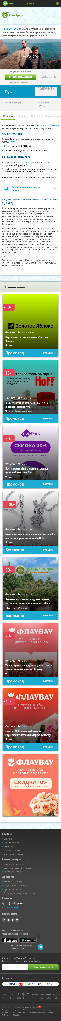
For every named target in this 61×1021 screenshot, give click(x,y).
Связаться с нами (10, 907)
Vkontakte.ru (8, 920)
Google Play (28, 940)
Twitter (12, 920)
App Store (10, 940)
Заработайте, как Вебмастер (17, 867)
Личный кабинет (57, 3)
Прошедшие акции (13, 871)
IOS (43, 125)
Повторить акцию (20, 77)
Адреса (22, 116)
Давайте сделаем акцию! (16, 864)
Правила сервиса (12, 850)
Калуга (30, 3)
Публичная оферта (13, 889)
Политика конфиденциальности (19, 893)
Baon (13, 141)
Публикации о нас (13, 842)
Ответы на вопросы (13, 853)
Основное (8, 116)
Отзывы (35, 116)
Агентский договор (13, 881)
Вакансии (8, 846)
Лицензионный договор (15, 885)
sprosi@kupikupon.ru (12, 903)
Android (53, 125)
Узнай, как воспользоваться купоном (26, 188)
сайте (27, 162)
